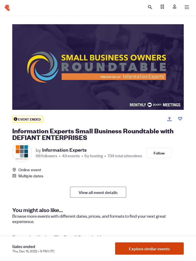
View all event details (98, 192)
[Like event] (180, 118)
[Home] (7, 8)
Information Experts (64, 150)
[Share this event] (169, 119)
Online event (29, 169)
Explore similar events (149, 248)
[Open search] (150, 7)
